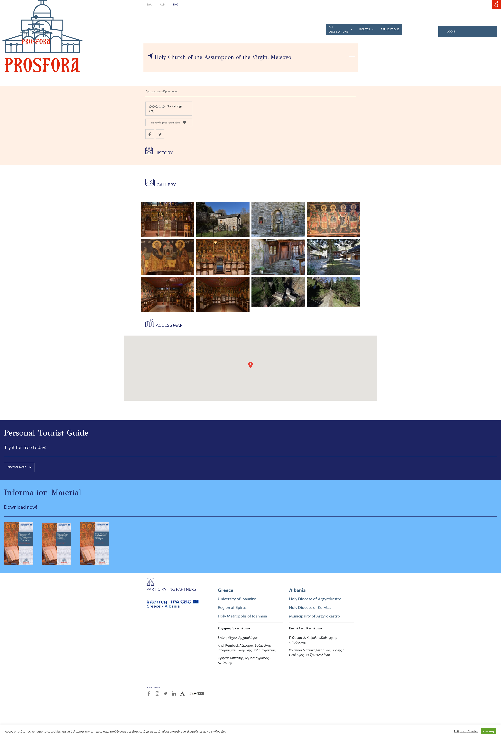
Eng (175, 4)
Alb (162, 4)
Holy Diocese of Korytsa (310, 607)
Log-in (451, 31)
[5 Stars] (163, 106)
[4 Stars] (159, 106)
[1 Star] (150, 106)
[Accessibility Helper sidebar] (496, 4)
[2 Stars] (153, 106)
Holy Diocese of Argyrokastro (315, 598)
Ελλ (149, 4)
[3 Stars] (156, 106)
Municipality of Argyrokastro (314, 616)
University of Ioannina (237, 598)
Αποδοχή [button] (488, 731)
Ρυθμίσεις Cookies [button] (466, 731)
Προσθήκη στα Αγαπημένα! (165, 122)
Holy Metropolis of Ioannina (242, 616)
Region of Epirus (232, 607)
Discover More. (16, 467)
